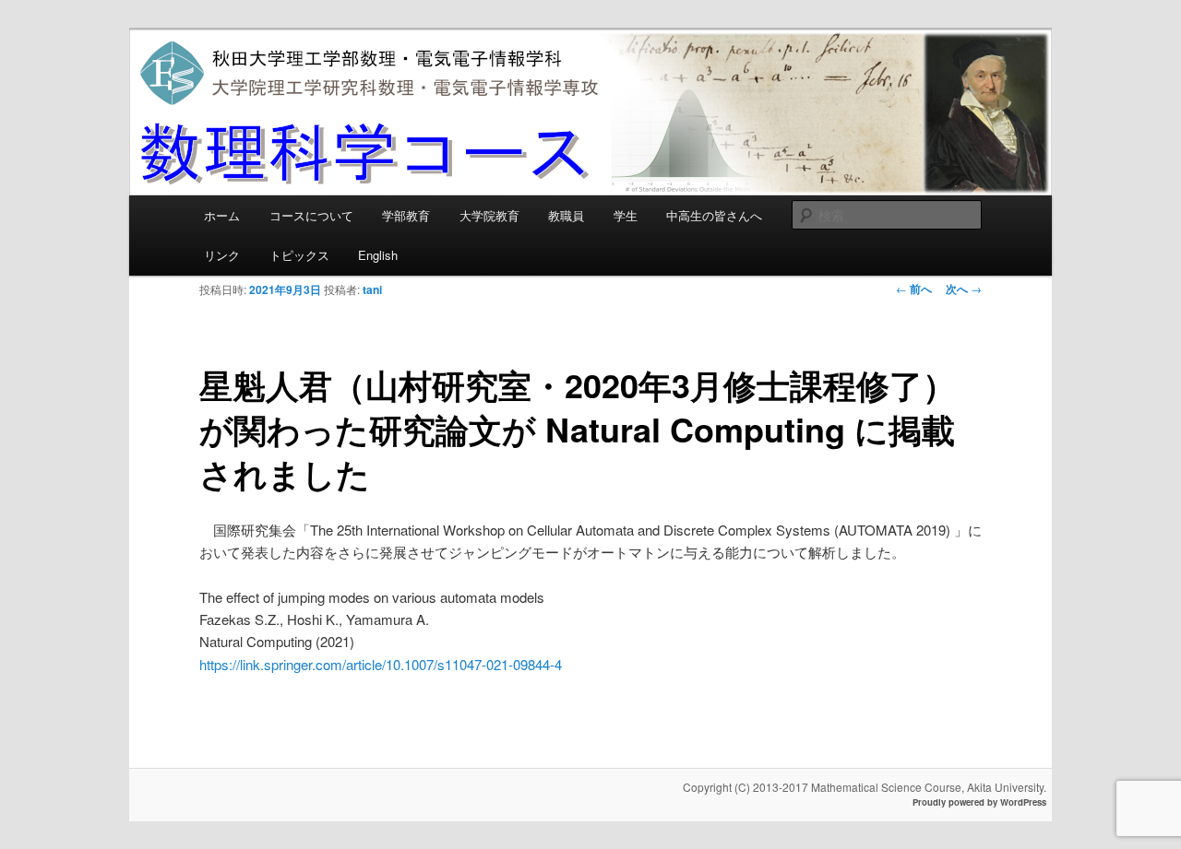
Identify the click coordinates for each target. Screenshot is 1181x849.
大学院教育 (489, 215)
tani (372, 289)
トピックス (299, 255)
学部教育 (406, 215)
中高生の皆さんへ (714, 215)
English (378, 255)
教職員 (566, 215)
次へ (964, 288)
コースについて (311, 215)
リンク (222, 255)
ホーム (222, 215)
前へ (914, 288)
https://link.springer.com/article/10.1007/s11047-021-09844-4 (380, 664)
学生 (626, 215)
